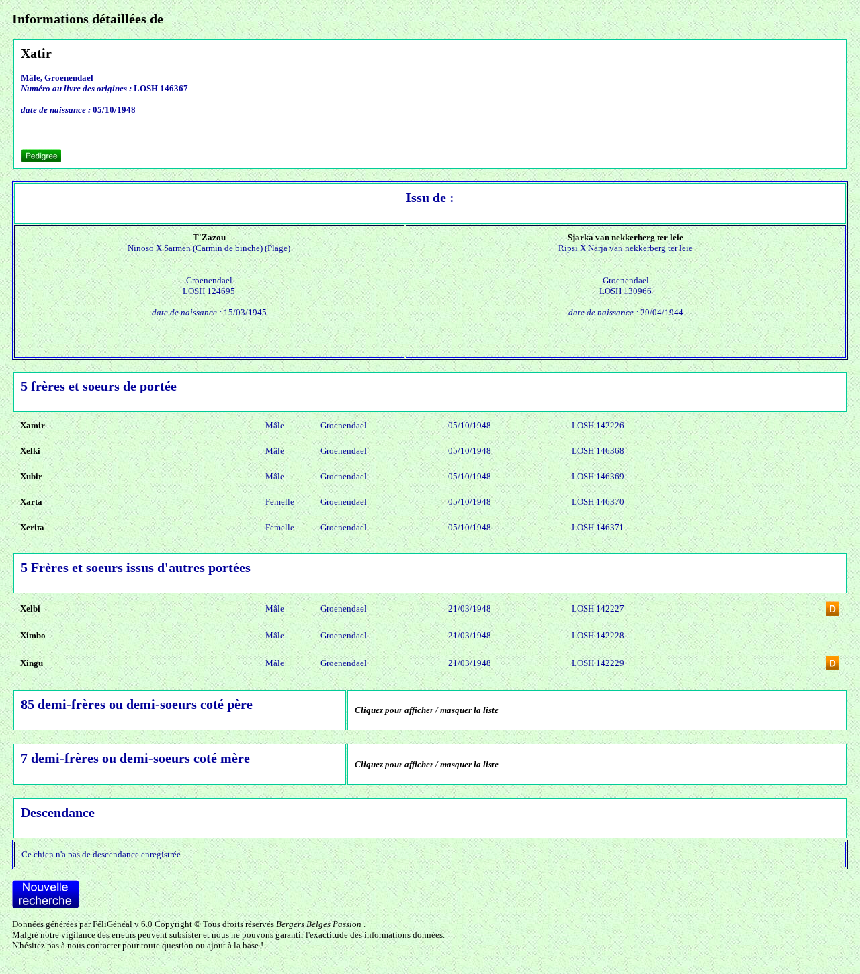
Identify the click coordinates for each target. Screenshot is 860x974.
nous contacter (93, 945)
